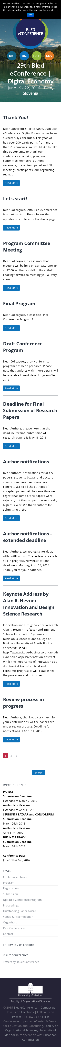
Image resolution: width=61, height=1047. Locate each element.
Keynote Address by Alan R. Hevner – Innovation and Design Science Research (28, 604)
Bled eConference (26, 1007)
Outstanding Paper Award (19, 911)
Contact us (48, 1007)
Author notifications (26, 461)
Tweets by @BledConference (21, 962)
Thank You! (15, 117)
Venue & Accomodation (18, 917)
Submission (10, 894)
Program (8, 882)
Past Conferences (14, 928)
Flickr (45, 1017)
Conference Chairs (15, 877)
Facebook (27, 1012)
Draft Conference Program (23, 346)
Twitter (16, 1017)
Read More (11, 183)
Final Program (19, 303)
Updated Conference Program (22, 900)
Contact (8, 934)
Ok (30, 15)
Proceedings (11, 905)
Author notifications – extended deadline (27, 536)
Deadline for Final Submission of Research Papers (30, 410)
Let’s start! (15, 198)
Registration (11, 888)
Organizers (10, 922)
